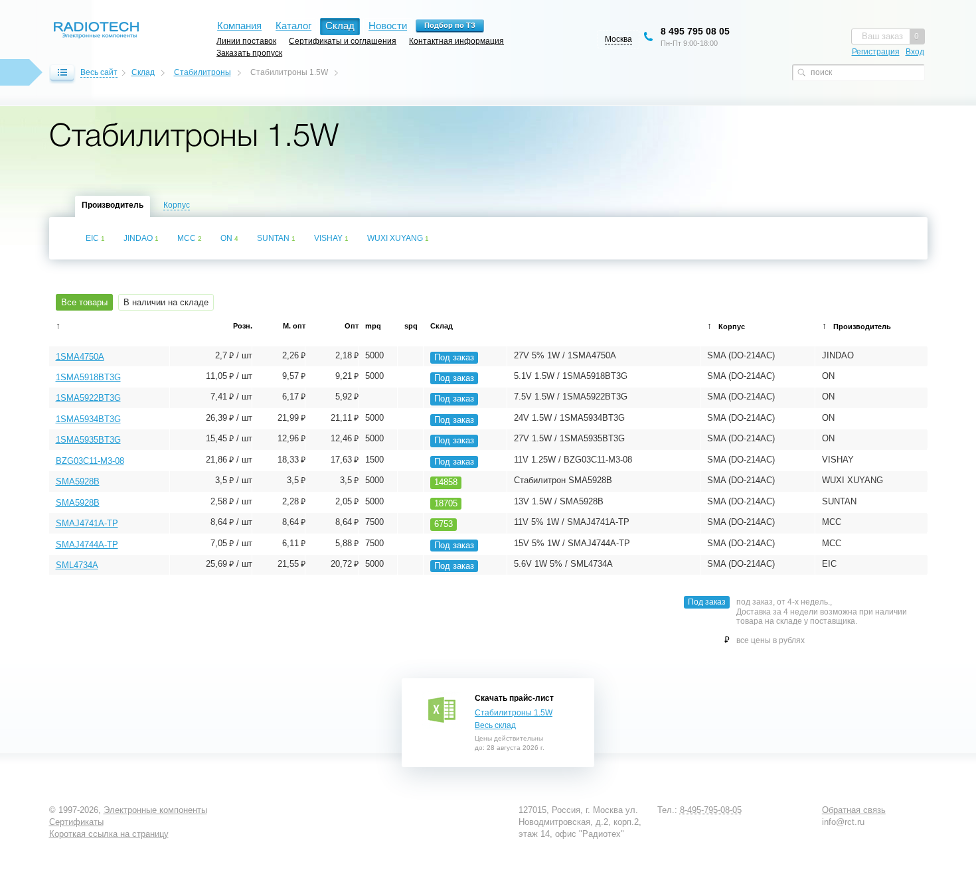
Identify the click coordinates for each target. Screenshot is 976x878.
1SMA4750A (80, 357)
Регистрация (876, 51)
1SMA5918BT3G (88, 377)
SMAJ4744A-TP (87, 544)
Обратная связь (854, 810)
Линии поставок (246, 41)
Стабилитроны (202, 72)
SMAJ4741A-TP (87, 523)
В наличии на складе (165, 302)
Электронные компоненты (155, 810)
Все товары (84, 302)
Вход (915, 51)
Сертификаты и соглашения (342, 41)
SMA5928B (78, 481)
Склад (143, 72)
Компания (239, 25)
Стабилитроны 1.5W (513, 712)
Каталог (293, 25)
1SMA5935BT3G (88, 440)
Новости (387, 25)
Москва (618, 39)
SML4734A (77, 565)
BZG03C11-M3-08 (90, 461)
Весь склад (495, 725)
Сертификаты (76, 822)
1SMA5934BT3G (88, 419)
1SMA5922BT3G (88, 398)
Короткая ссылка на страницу (109, 834)
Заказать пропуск (249, 52)
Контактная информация (456, 41)
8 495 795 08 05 (695, 31)
